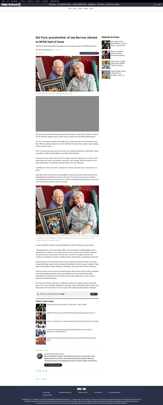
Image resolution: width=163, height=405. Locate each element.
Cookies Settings (47, 395)
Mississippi (44, 379)
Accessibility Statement (65, 392)
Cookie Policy (46, 392)
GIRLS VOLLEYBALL (113, 4)
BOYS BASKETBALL (65, 4)
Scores (75, 8)
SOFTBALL (101, 4)
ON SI (8, 1)
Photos (91, 8)
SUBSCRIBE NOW (54, 1)
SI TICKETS (22, 1)
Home (37, 379)
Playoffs (86, 8)
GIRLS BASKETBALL (80, 4)
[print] (46, 371)
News (70, 8)
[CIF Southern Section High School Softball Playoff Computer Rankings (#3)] (114, 64)
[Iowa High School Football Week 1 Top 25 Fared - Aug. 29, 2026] (114, 45)
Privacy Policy (98, 392)
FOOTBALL (52, 4)
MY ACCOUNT (45, 1)
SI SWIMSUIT (14, 1)
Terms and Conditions (114, 392)
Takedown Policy (82, 392)
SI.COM (3, 1)
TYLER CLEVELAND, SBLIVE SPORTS (54, 354)
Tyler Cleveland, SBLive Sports (44, 49)
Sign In (159, 4)
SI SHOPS (37, 1)
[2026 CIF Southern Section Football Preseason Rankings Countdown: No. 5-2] (114, 54)
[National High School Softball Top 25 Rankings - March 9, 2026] (114, 74)
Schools (80, 8)
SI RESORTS (30, 1)
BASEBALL (92, 4)
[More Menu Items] (122, 5)
